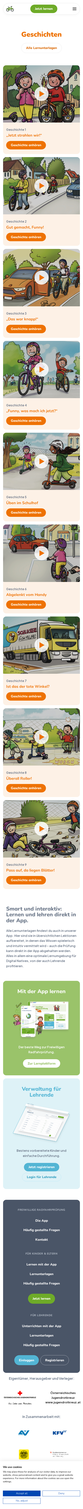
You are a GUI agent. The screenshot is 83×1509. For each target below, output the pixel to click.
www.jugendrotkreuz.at (63, 1402)
